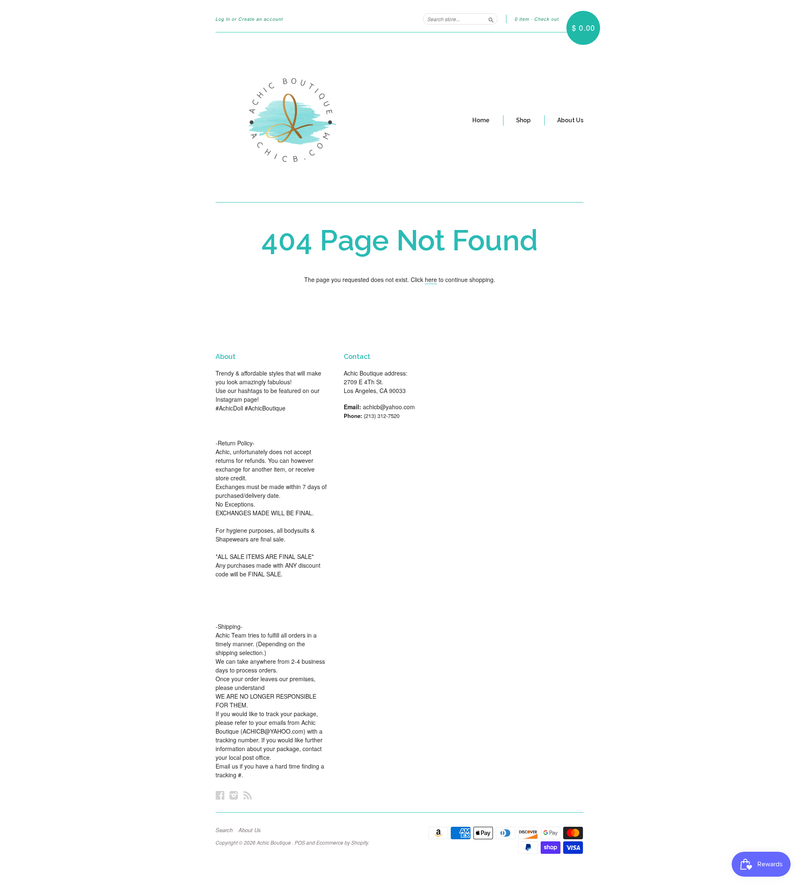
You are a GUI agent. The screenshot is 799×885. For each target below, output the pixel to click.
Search (224, 830)
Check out (546, 19)
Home (480, 120)
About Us (570, 120)
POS (300, 842)
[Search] (491, 18)
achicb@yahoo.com (389, 407)
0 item (522, 19)
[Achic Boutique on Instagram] (233, 795)
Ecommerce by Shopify (342, 842)
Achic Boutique (274, 842)
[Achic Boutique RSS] (247, 795)
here (431, 279)
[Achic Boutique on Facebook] (220, 795)
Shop (523, 120)
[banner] (292, 117)
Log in (223, 19)
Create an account (260, 19)
